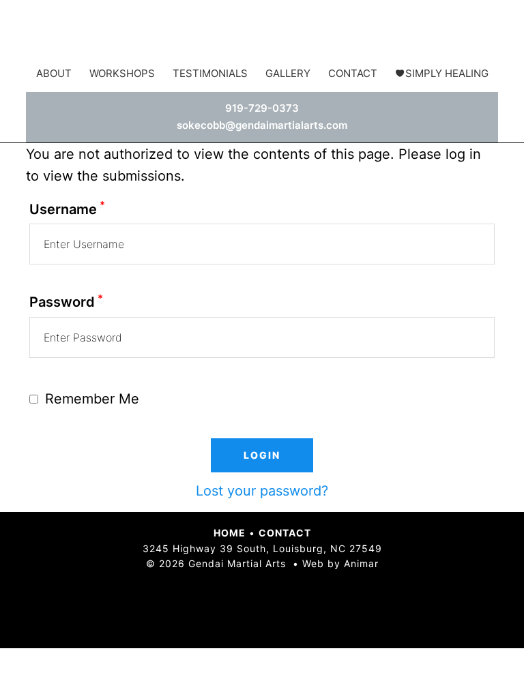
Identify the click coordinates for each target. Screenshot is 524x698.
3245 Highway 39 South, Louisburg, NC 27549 (262, 548)
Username (67, 209)
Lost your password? (262, 491)
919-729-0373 (262, 108)
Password (66, 302)
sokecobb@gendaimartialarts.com (262, 125)
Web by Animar (340, 563)
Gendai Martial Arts (261, 30)
